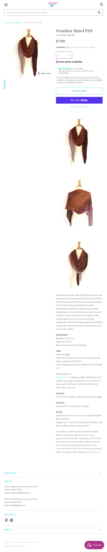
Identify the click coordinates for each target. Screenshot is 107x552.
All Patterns (18, 22)
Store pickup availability (70, 62)
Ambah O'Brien (67, 35)
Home (7, 22)
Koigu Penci (61, 377)
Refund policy (33, 542)
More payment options (79, 107)
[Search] (99, 12)
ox (69, 377)
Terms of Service (19, 542)
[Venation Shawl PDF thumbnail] (4, 84)
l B (67, 377)
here (99, 452)
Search (7, 542)
